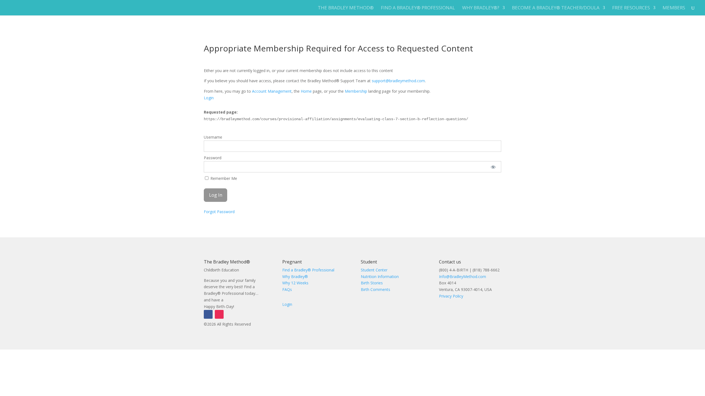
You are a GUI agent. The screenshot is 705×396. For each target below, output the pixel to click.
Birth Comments (375, 289)
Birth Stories (372, 282)
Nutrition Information (380, 276)
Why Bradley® (295, 276)
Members (674, 8)
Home (306, 91)
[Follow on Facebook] (208, 314)
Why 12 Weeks (295, 282)
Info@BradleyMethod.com (462, 276)
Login (209, 97)
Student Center (374, 270)
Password (212, 157)
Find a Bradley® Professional (418, 8)
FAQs (287, 289)
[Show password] (493, 166)
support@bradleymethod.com (398, 80)
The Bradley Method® (346, 8)
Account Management (272, 91)
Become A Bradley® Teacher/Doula (556, 8)
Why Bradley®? (480, 8)
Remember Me (223, 178)
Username (213, 137)
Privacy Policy (451, 296)
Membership (356, 91)
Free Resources (631, 8)
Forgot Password (219, 211)
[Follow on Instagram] (219, 314)
